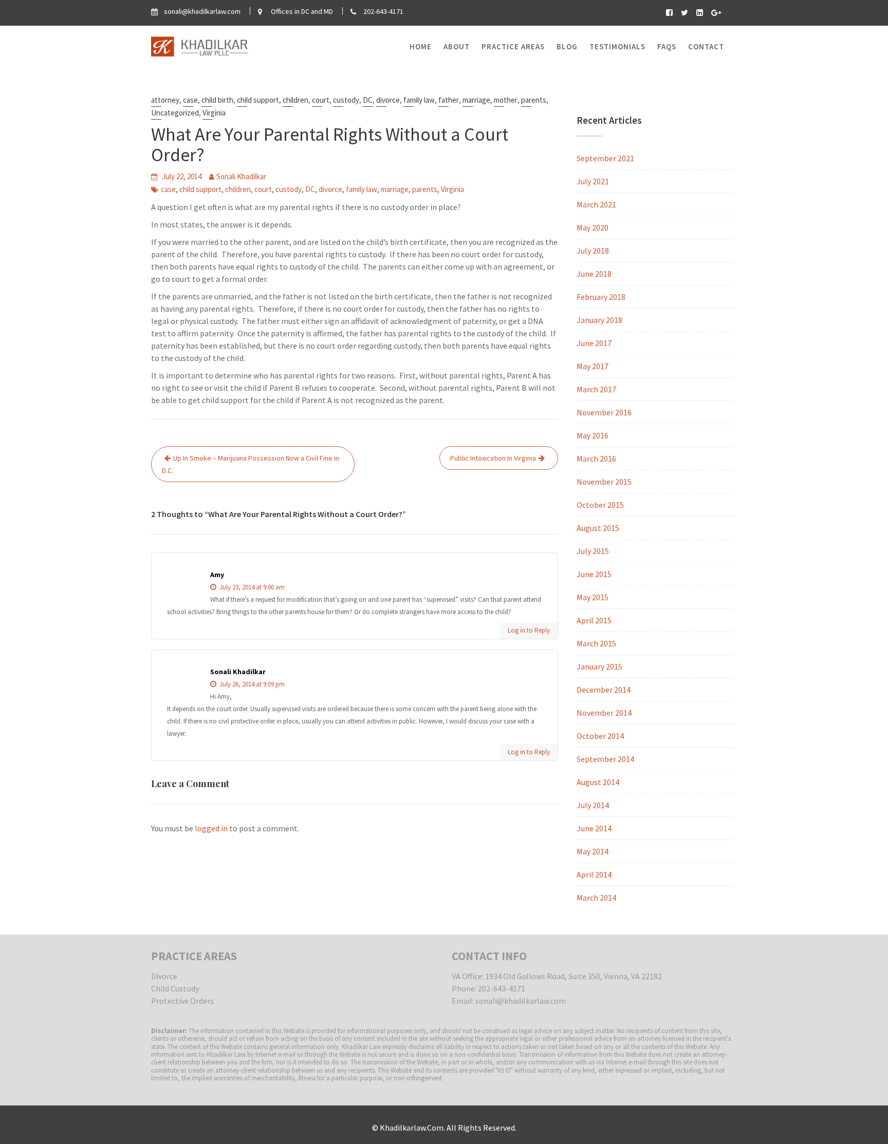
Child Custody (175, 988)
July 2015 (593, 551)
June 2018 (594, 274)
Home (421, 46)
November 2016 (604, 412)
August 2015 (598, 528)
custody (346, 100)
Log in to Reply (529, 630)
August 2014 (598, 782)
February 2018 (601, 297)
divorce (388, 100)
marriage (476, 100)
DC (368, 100)
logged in (211, 828)
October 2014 (600, 736)
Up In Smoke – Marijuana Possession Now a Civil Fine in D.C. (250, 464)
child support (258, 100)
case (190, 100)
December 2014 (604, 689)
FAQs (666, 46)
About (456, 46)
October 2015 (600, 505)
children (295, 100)
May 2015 (592, 597)
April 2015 (594, 620)
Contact (706, 46)
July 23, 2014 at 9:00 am (251, 587)
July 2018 (593, 250)
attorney (165, 100)
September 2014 (605, 759)
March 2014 (596, 897)
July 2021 (593, 181)
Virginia (214, 113)
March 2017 (596, 389)
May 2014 (592, 851)
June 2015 (594, 574)
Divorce (164, 976)
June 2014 (594, 828)
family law (419, 100)
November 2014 (604, 713)
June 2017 (594, 343)
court (320, 100)
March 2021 (596, 204)
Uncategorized (175, 113)
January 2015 (599, 666)
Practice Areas (513, 46)
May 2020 (592, 227)
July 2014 (593, 805)
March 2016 (596, 458)
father (448, 100)
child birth (217, 100)
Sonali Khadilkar (241, 176)
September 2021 (605, 158)
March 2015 (596, 643)
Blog (567, 46)
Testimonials (617, 46)
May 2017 (592, 366)
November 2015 (604, 481)
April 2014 (594, 874)
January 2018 (599, 320)
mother (505, 100)
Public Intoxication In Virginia (493, 458)
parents (533, 100)
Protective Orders (182, 1001)
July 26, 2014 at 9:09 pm (251, 684)
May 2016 (592, 435)
